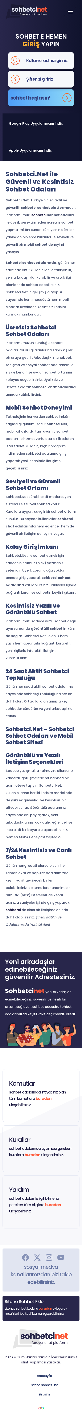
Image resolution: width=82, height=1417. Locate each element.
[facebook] (25, 1257)
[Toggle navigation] (70, 11)
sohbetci (38, 215)
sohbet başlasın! (31, 97)
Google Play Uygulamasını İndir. (36, 123)
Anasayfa (44, 1375)
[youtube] (60, 1257)
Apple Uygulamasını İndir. (30, 150)
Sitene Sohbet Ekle (44, 1385)
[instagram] (49, 1257)
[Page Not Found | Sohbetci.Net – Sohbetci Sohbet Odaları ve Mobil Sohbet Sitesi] (26, 11)
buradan (44, 1098)
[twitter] (37, 1257)
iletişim (44, 1394)
